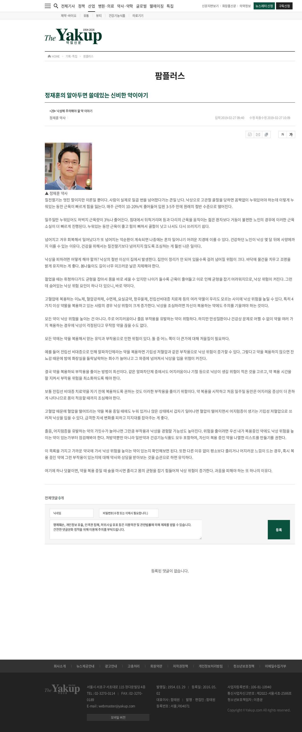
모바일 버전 (118, 717)
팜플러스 (88, 56)
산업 (91, 6)
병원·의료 (106, 6)
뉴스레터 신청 (264, 6)
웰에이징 (157, 6)
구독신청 (284, 6)
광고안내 (111, 666)
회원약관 (156, 666)
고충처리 (134, 666)
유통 (86, 15)
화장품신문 (229, 6)
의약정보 (245, 6)
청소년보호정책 (243, 666)
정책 (81, 6)
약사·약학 (125, 6)
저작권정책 (180, 666)
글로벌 (141, 6)
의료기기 (137, 15)
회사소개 (60, 666)
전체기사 (68, 6)
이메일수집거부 (275, 666)
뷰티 (99, 15)
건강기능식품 (117, 15)
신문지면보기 (210, 6)
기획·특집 (71, 56)
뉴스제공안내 (85, 666)
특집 (170, 6)
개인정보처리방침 (211, 666)
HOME (55, 56)
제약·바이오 (68, 15)
